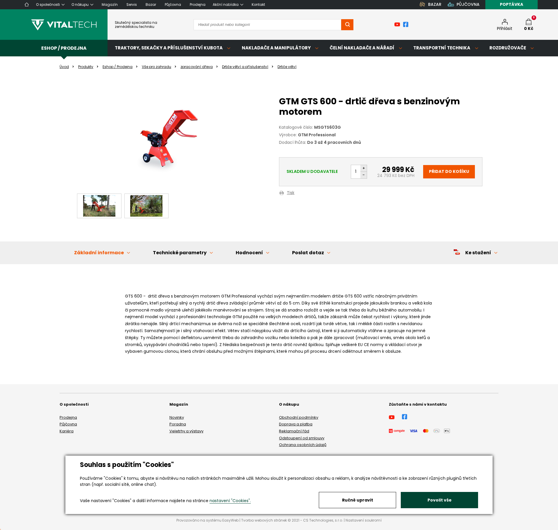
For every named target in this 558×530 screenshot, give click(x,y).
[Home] (27, 4)
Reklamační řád (294, 431)
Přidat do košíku (449, 171)
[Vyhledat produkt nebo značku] (347, 24)
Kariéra (67, 431)
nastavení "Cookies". (230, 501)
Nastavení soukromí (364, 520)
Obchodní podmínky (298, 417)
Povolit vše (440, 500)
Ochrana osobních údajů (302, 444)
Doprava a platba (295, 424)
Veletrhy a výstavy (186, 431)
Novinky (176, 417)
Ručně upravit (357, 500)
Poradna (177, 424)
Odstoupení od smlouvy (301, 438)
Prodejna (68, 417)
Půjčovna (68, 424)
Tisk (290, 193)
